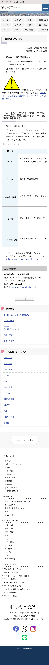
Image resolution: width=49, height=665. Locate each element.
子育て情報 (8, 363)
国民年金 (7, 405)
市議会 (7, 467)
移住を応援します (12, 474)
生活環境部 (29, 30)
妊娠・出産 (8, 357)
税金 (5, 410)
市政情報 (8, 480)
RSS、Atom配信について (14, 582)
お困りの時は (9, 416)
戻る (24, 298)
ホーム (5, 20)
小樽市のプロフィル (13, 464)
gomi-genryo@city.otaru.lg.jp (24, 286)
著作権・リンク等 (11, 572)
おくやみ (7, 393)
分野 (30, 25)
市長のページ (10, 460)
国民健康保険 (9, 399)
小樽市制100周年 (11, 491)
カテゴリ (18, 20)
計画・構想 (9, 471)
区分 (30, 20)
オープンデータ (11, 487)
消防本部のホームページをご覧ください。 (24, 259)
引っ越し (7, 375)
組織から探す (19, 2)
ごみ (5, 381)
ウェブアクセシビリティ (14, 585)
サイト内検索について (13, 579)
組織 (16, 30)
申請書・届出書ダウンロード (12, 327)
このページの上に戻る (24, 440)
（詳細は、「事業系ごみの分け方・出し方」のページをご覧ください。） (24, 95)
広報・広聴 (8, 335)
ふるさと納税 (10, 477)
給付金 (6, 422)
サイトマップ (6, 2)
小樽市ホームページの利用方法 (16, 575)
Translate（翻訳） (11, 595)
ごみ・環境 (43, 25)
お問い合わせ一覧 (11, 592)
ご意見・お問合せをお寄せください (18, 589)
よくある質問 (9, 341)
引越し (7, 535)
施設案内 (8, 484)
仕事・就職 (8, 387)
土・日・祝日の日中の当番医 (15, 314)
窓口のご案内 (9, 320)
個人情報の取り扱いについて (15, 569)
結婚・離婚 (8, 369)
